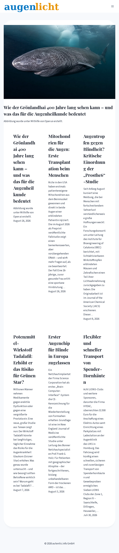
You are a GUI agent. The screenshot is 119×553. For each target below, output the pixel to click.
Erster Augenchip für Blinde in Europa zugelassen (59, 349)
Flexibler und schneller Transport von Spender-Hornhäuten (94, 359)
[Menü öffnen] (112, 6)
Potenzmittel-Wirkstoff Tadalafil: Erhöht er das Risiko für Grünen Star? (24, 359)
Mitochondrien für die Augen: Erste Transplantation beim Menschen (59, 155)
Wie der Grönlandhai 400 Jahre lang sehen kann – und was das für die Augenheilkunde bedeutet (58, 110)
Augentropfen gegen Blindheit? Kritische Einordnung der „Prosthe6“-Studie (94, 158)
